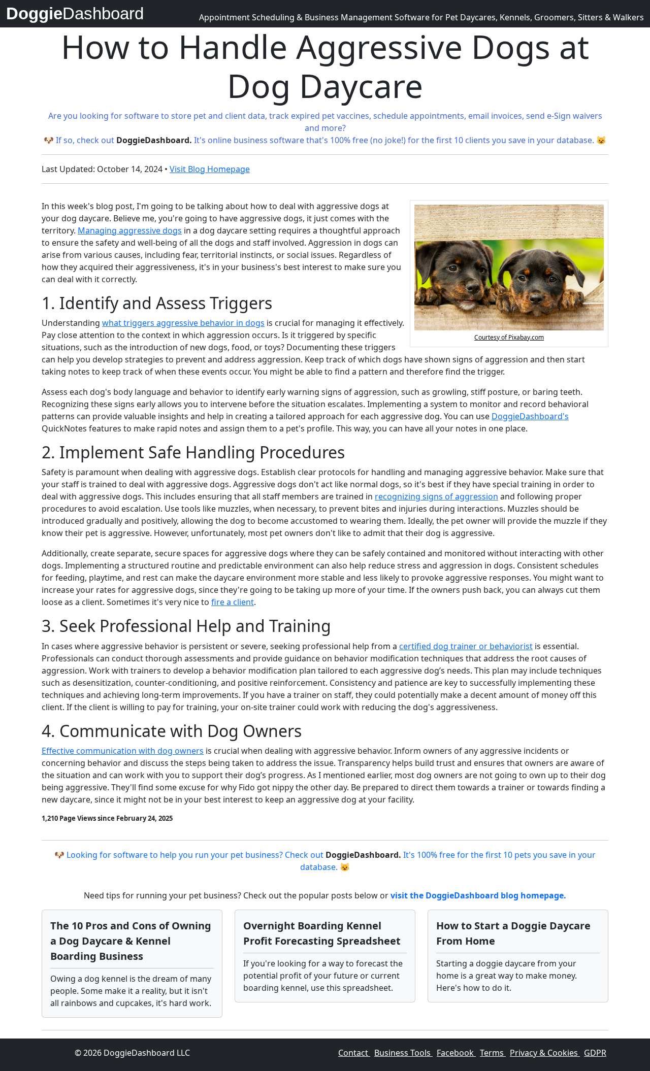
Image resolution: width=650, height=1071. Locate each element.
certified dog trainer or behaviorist (466, 646)
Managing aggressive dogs (130, 230)
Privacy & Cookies (545, 1052)
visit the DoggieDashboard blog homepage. (478, 895)
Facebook (456, 1052)
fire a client (232, 602)
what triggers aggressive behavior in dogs (183, 322)
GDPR (595, 1052)
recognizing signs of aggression (436, 496)
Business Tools (403, 1052)
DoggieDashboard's (530, 416)
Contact (354, 1052)
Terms (493, 1052)
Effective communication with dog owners (123, 750)
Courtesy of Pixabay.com (509, 337)
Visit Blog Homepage (210, 169)
